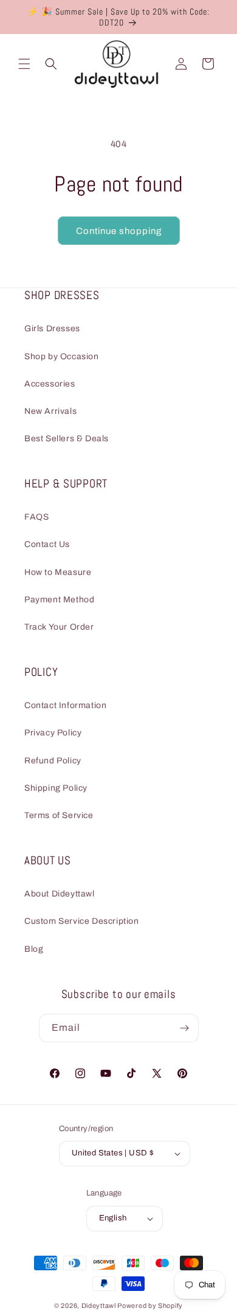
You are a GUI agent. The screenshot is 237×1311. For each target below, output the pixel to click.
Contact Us (47, 544)
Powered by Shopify (150, 1305)
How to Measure (57, 572)
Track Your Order (59, 626)
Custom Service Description (81, 921)
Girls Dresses (52, 328)
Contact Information (65, 705)
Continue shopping (119, 231)
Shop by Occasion (61, 356)
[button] (24, 63)
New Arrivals (50, 411)
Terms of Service (59, 815)
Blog (33, 949)
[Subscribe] (184, 1028)
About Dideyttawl (59, 893)
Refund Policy (52, 760)
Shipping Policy (56, 788)
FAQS (36, 516)
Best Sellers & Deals (66, 438)
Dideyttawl (98, 1305)
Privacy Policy (52, 732)
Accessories (49, 383)
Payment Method (59, 599)
